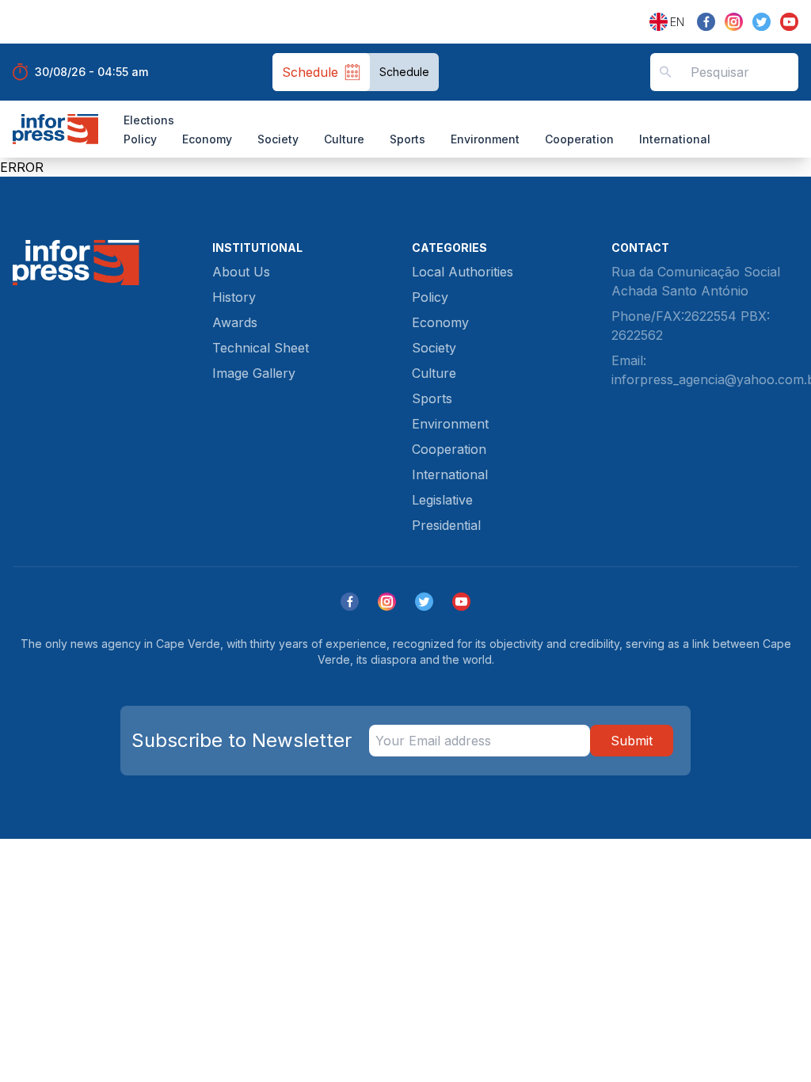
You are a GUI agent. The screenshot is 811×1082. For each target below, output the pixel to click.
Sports (407, 139)
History (234, 297)
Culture (344, 139)
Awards (234, 322)
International (674, 139)
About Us (241, 272)
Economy (207, 139)
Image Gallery (253, 373)
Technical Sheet (260, 348)
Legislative (442, 500)
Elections (149, 120)
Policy (140, 139)
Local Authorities (462, 272)
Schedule (404, 71)
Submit (632, 741)
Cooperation (579, 139)
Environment (485, 139)
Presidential (446, 525)
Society (278, 139)
